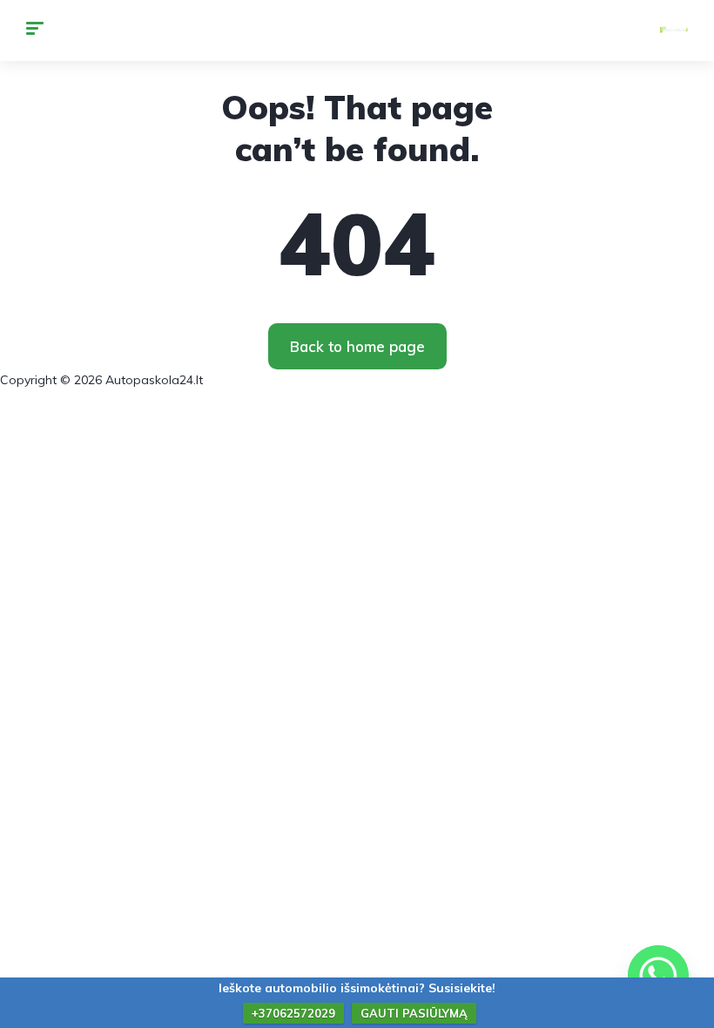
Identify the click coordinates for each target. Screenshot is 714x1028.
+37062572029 (293, 1013)
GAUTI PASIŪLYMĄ (414, 1013)
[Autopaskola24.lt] (674, 30)
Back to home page (357, 346)
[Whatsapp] (658, 975)
